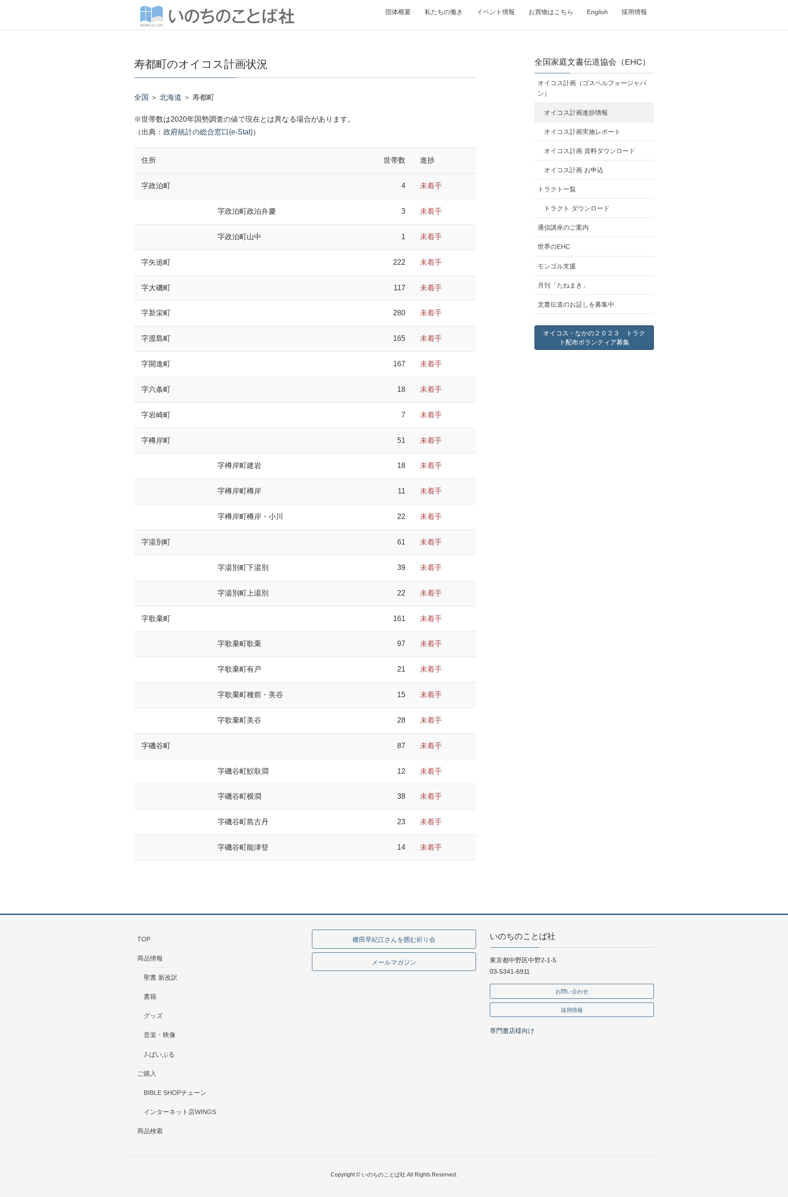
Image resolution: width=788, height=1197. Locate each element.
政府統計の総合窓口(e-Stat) (208, 132)
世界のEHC (554, 246)
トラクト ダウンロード (577, 208)
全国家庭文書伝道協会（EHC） (592, 62)
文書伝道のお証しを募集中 (576, 304)
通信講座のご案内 (563, 227)
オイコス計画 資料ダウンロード (589, 150)
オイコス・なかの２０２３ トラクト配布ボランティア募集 (594, 337)
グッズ (153, 1015)
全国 (141, 97)
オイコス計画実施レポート (582, 131)
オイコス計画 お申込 (573, 170)
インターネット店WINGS (180, 1111)
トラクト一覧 (557, 189)
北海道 (170, 97)
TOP (143, 939)
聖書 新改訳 (160, 977)
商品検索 (150, 1131)
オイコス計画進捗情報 (576, 112)
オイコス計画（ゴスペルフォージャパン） (592, 88)
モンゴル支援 (557, 266)
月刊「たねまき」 (563, 285)
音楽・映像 (160, 1034)
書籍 (150, 996)
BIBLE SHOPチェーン (175, 1092)
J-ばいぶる (159, 1054)
